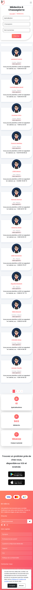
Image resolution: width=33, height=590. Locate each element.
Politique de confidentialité (10, 558)
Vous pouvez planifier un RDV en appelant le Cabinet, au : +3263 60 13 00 (16, 68)
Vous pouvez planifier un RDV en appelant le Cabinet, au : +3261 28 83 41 (16, 236)
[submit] (29, 521)
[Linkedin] (2, 525)
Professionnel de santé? (9, 539)
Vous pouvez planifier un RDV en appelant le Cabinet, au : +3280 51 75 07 (16, 264)
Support (4, 548)
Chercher (16, 36)
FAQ (3, 553)
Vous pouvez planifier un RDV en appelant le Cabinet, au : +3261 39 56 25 (16, 376)
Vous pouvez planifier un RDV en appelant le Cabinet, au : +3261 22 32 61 (16, 124)
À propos (5, 534)
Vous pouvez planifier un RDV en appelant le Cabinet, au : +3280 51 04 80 (16, 320)
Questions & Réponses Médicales (12, 544)
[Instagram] (7, 525)
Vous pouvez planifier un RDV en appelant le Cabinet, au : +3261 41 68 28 (16, 348)
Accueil (12, 14)
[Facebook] (4, 525)
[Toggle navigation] (31, 2)
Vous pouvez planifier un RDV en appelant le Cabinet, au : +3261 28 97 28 (16, 208)
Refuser (21, 586)
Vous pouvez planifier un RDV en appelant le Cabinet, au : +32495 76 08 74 (16, 180)
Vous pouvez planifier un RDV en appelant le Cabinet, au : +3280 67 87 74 (16, 292)
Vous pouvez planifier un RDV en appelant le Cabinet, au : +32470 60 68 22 (16, 152)
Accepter (12, 586)
